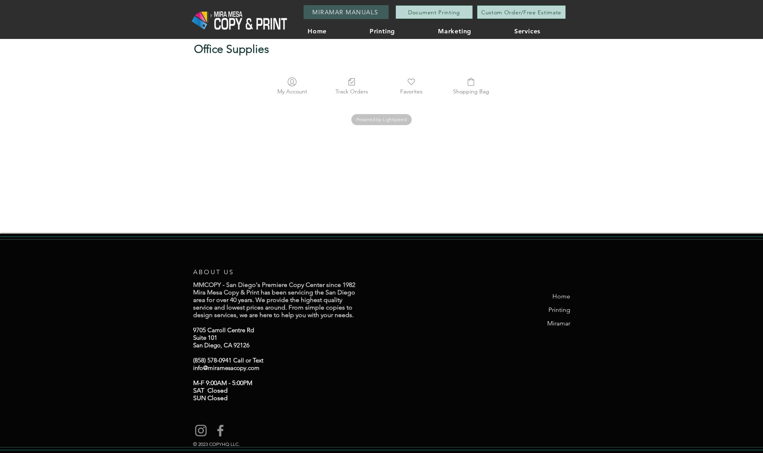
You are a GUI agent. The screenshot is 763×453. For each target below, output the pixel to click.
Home (561, 296)
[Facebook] (220, 430)
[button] (543, 31)
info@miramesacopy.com (226, 368)
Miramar (558, 323)
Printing (559, 310)
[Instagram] (201, 430)
